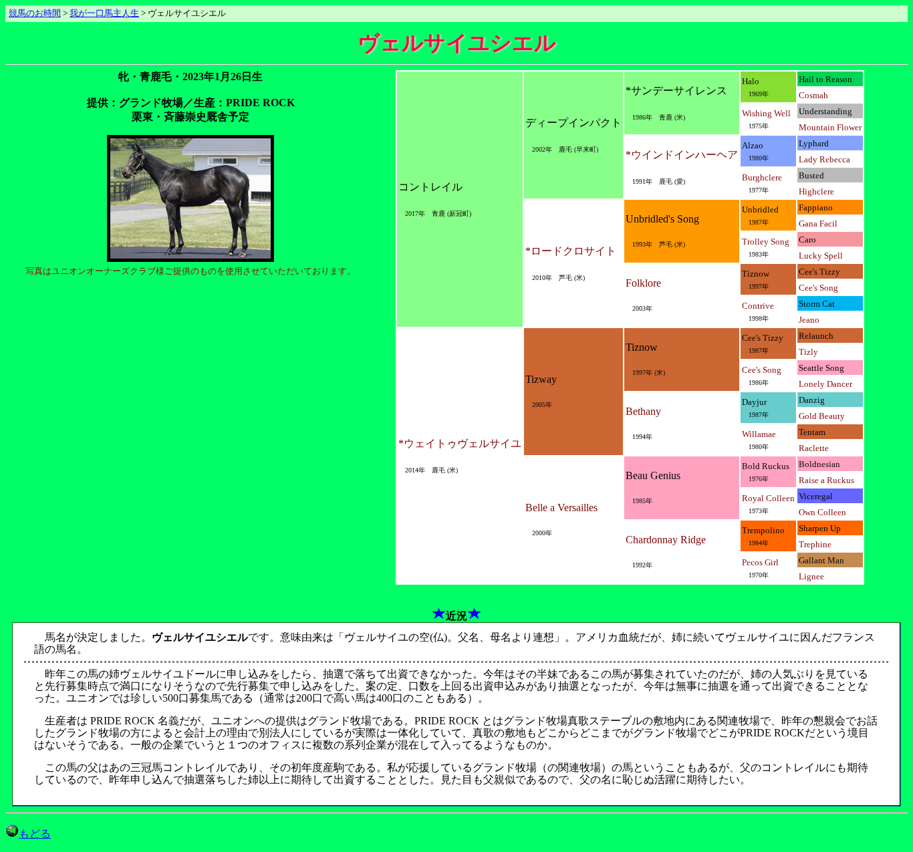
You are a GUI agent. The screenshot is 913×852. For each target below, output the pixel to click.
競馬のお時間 (35, 13)
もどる (35, 833)
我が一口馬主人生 (104, 13)
